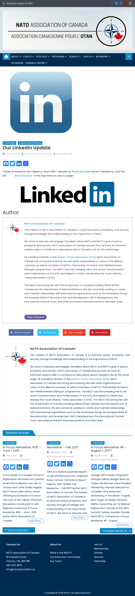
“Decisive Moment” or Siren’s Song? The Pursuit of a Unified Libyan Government (21, 530)
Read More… (35, 520)
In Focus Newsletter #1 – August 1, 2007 (108, 449)
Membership (101, 548)
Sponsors (17, 63)
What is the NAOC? (61, 552)
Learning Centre (35, 63)
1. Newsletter (9, 143)
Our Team (56, 561)
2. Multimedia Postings (30, 143)
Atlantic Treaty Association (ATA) (76, 257)
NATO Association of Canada (38, 153)
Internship (102, 56)
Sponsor (98, 557)
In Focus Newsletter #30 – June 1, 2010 (22, 449)
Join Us (87, 56)
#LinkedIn (77, 171)
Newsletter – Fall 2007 (63, 447)
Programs (58, 56)
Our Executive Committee (65, 557)
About (15, 56)
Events (28, 56)
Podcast (41, 56)
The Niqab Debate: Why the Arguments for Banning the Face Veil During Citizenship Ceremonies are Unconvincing (117, 531)
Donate (73, 56)
